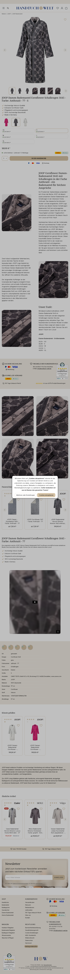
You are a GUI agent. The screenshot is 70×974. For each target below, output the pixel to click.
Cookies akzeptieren (46, 495)
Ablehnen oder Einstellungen (25, 495)
